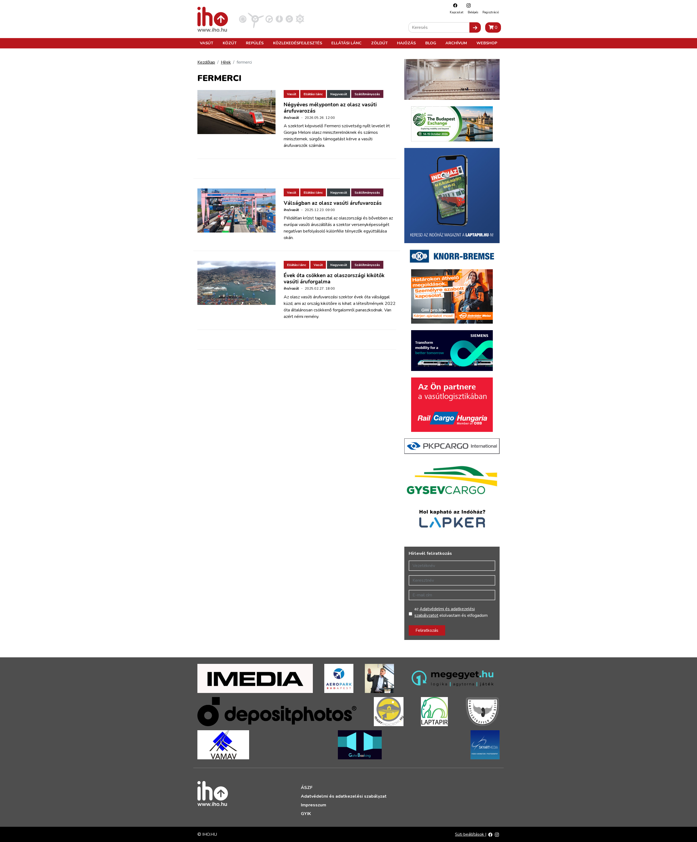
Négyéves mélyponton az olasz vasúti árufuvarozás (330, 107)
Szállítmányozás (367, 94)
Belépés (473, 12)
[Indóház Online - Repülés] (256, 19)
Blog (430, 43)
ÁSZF (307, 788)
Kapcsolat (456, 12)
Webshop (486, 43)
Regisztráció (490, 12)
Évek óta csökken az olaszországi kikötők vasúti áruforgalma (334, 278)
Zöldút (379, 43)
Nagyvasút (338, 94)
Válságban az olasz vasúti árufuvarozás (333, 203)
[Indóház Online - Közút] (269, 19)
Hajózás (406, 43)
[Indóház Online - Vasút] (242, 19)
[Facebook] (454, 5)
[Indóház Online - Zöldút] (289, 19)
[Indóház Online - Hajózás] (300, 19)
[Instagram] (467, 5)
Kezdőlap (206, 62)
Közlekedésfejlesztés (297, 43)
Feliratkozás (426, 630)
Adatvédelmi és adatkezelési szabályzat (344, 796)
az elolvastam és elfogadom (451, 612)
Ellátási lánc (346, 43)
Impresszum (313, 805)
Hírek (226, 62)
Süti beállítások (470, 834)
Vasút (206, 43)
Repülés (255, 43)
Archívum (456, 43)
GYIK (306, 814)
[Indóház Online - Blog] (279, 19)
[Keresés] (475, 27)
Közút (230, 43)
